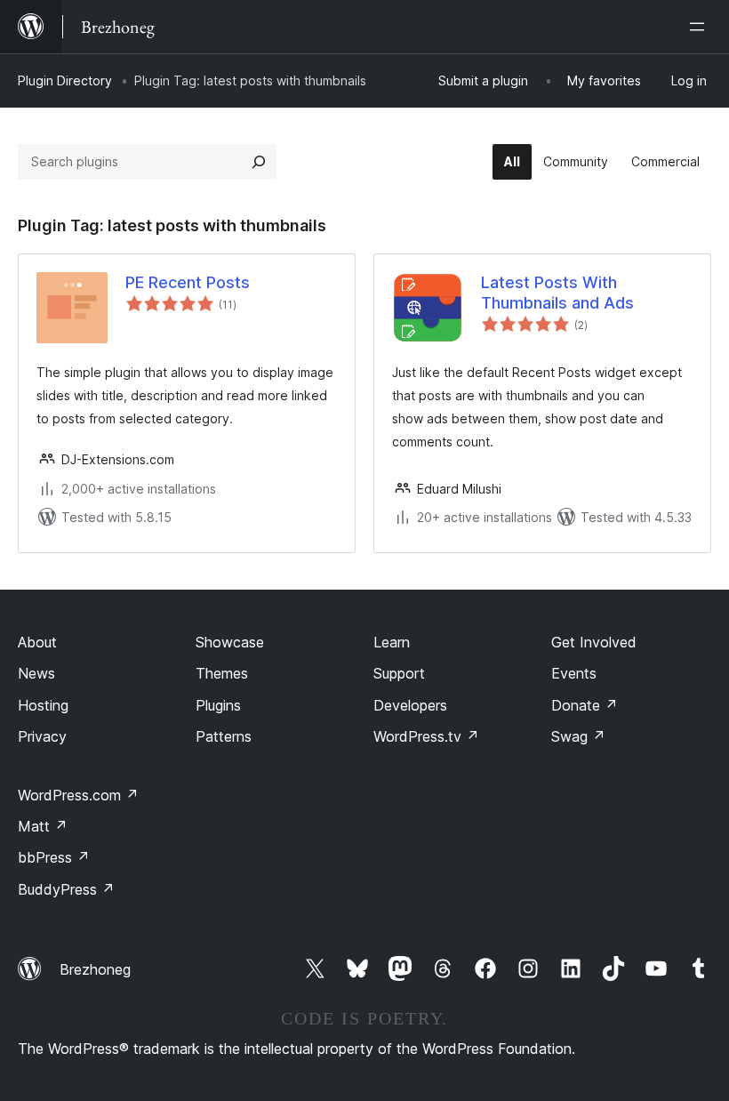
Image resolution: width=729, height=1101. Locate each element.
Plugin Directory (65, 80)
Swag (578, 736)
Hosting (43, 705)
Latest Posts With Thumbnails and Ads (557, 292)
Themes (222, 673)
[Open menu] (700, 26)
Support (399, 673)
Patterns (224, 736)
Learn (391, 642)
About (37, 642)
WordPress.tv (426, 736)
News (36, 673)
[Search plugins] (258, 162)
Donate (584, 705)
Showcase (230, 642)
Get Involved (594, 642)
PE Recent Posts (187, 282)
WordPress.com (78, 795)
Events (574, 673)
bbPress (54, 857)
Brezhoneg (95, 969)
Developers (410, 705)
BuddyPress (66, 889)
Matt (43, 826)
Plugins (218, 705)
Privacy (42, 736)
